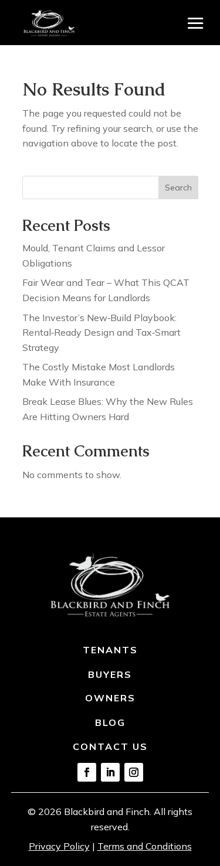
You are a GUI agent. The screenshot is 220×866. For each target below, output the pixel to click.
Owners (110, 698)
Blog (110, 722)
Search (178, 187)
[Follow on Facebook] (86, 772)
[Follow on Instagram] (133, 772)
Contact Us (110, 746)
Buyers (110, 674)
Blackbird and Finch (107, 811)
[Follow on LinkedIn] (110, 772)
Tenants (110, 650)
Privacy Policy (59, 846)
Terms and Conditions (144, 846)
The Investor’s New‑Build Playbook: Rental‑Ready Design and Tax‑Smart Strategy (101, 332)
